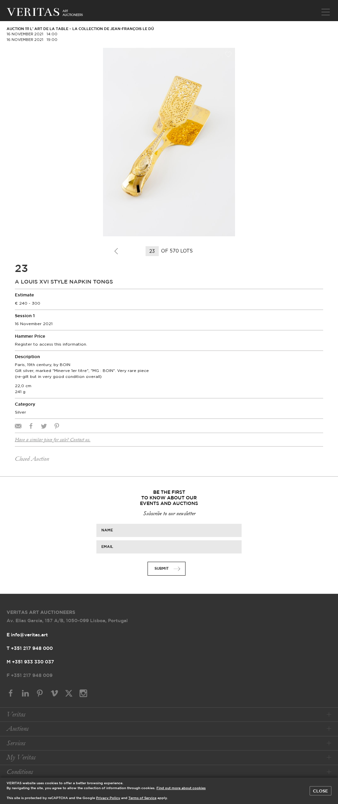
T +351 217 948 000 (30, 649)
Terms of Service (142, 798)
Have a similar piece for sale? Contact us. (52, 440)
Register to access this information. (51, 344)
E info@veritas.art (27, 635)
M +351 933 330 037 (30, 662)
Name (107, 530)
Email (107, 547)
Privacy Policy (108, 798)
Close (320, 791)
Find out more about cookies (181, 788)
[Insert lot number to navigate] (153, 251)
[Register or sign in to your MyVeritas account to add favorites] (228, 54)
